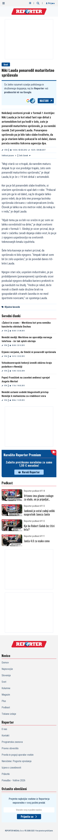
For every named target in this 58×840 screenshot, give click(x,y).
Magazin (6, 694)
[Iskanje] (38, 3)
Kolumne (6, 688)
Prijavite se (27, 817)
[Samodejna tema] (30, 3)
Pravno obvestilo (10, 748)
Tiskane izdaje (9, 713)
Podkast (6, 707)
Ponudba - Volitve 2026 (13, 780)
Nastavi (44, 101)
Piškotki (6, 774)
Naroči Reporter (31, 472)
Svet (6, 64)
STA (5, 150)
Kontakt (5, 735)
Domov (5, 662)
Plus (4, 701)
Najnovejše (7, 668)
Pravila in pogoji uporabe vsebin (18, 754)
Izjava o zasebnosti (11, 767)
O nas (4, 729)
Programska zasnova (12, 741)
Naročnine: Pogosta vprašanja (16, 761)
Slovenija (6, 675)
